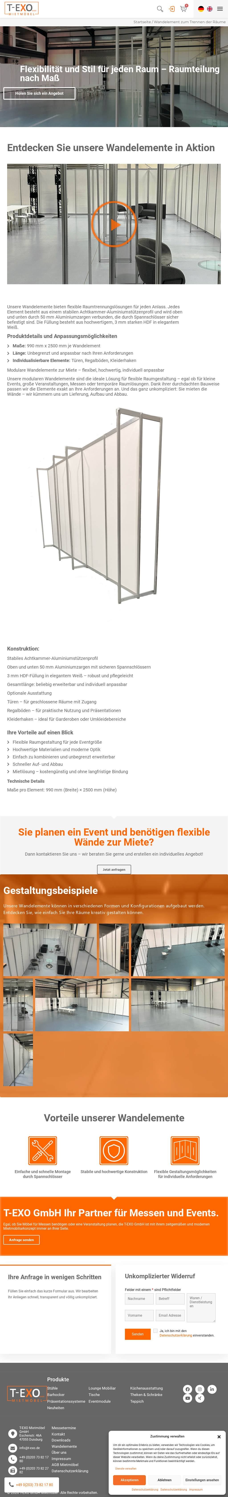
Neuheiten (55, 1408)
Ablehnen (164, 1480)
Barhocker (56, 1394)
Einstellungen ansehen (202, 1480)
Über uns (59, 1452)
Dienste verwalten (125, 1468)
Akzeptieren (129, 1480)
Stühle (52, 1388)
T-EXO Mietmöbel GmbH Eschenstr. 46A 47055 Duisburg (32, 1433)
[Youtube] (187, 1398)
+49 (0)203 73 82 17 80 (34, 1459)
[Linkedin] (212, 1389)
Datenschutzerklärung (145, 1489)
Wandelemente (64, 1446)
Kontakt (58, 1434)
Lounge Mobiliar (102, 1388)
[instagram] (200, 1389)
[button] (219, 1436)
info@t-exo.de (29, 1448)
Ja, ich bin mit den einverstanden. (187, 1333)
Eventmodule (100, 1401)
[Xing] (199, 1398)
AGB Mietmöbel (65, 1464)
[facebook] (187, 1389)
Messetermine (64, 1428)
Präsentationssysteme (66, 1401)
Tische (94, 1394)
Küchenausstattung (146, 1388)
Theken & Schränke (146, 1394)
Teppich (137, 1401)
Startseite (142, 22)
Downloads (61, 1440)
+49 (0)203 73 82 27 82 (34, 1470)
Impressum (196, 1489)
